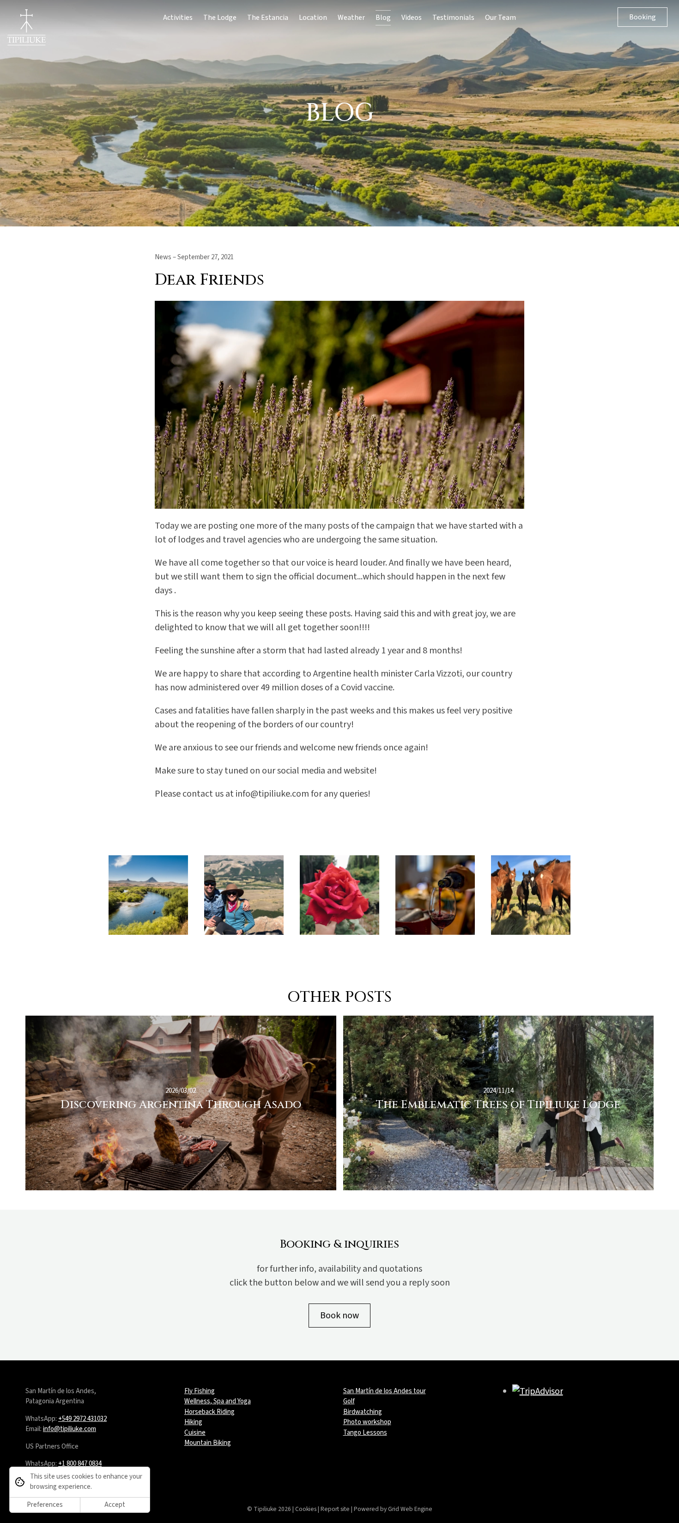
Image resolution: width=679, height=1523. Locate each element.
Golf (349, 1401)
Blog (383, 17)
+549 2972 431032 (82, 1419)
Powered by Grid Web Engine (393, 1509)
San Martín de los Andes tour (384, 1391)
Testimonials (453, 17)
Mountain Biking (207, 1443)
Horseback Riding (209, 1412)
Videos (411, 17)
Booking (642, 17)
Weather (351, 17)
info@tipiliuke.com (69, 1429)
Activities (178, 17)
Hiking (193, 1422)
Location (313, 17)
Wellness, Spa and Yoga (217, 1401)
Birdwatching (362, 1412)
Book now (339, 1315)
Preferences (45, 1505)
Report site (335, 1509)
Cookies (305, 1509)
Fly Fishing (199, 1391)
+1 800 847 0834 (80, 1463)
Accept (114, 1505)
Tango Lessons (365, 1433)
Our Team (500, 17)
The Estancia (267, 17)
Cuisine (195, 1433)
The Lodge (219, 17)
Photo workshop (367, 1422)
